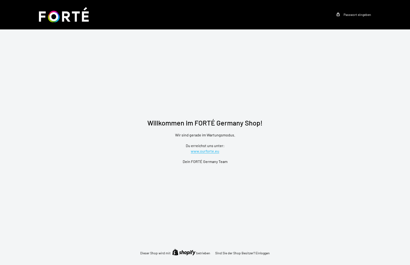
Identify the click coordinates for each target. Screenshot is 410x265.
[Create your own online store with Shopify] (184, 252)
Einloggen (263, 253)
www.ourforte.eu (205, 151)
